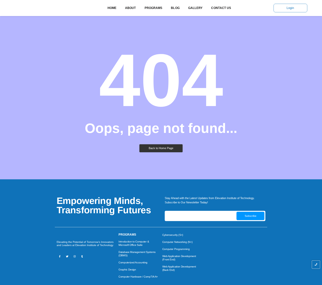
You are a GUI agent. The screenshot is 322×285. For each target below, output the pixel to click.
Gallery (195, 8)
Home (112, 8)
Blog (175, 8)
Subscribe (250, 215)
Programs (153, 8)
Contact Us (221, 8)
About (130, 8)
